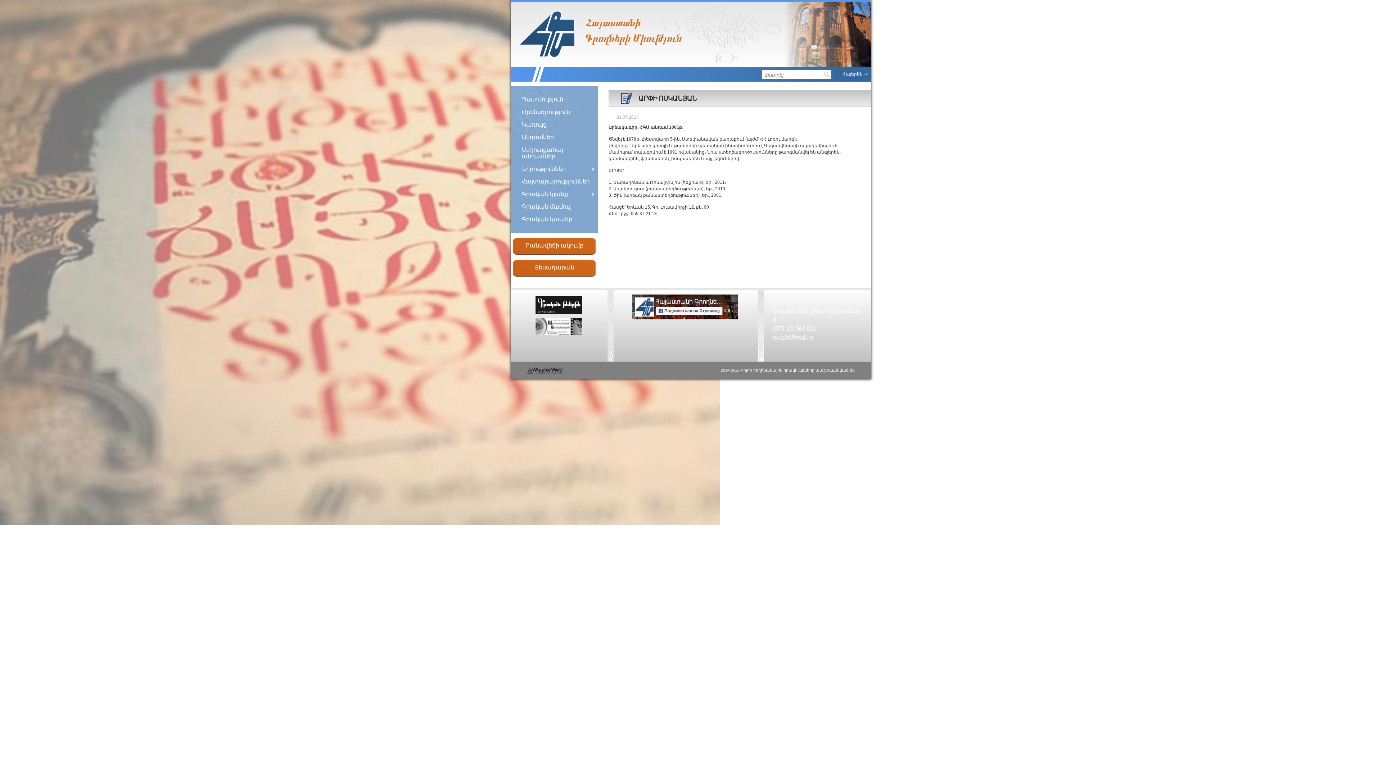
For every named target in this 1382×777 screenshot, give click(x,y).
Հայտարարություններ (556, 181)
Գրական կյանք (545, 194)
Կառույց (534, 125)
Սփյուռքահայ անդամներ (542, 153)
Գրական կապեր (547, 219)
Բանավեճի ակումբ (554, 245)
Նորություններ (544, 169)
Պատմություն (542, 99)
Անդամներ (538, 137)
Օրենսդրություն (546, 112)
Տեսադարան (554, 267)
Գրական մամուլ (546, 207)
